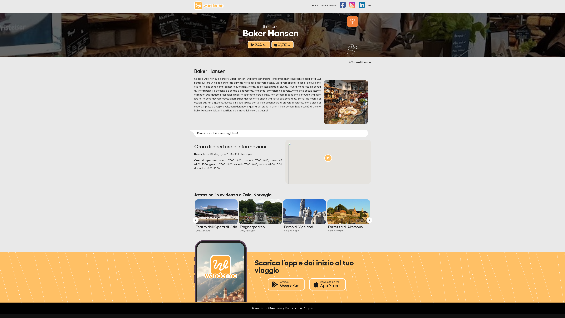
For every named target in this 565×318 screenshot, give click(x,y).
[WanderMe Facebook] (342, 7)
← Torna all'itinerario (360, 62)
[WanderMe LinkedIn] (362, 7)
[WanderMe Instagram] (352, 7)
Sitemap (298, 308)
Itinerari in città (328, 6)
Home (315, 6)
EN (369, 6)
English (309, 308)
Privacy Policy (284, 308)
